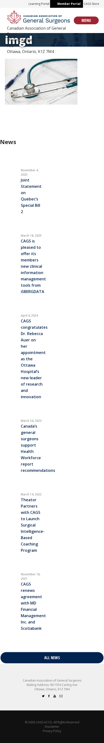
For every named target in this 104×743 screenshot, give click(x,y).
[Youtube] (54, 696)
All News (52, 657)
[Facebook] (49, 696)
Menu (86, 20)
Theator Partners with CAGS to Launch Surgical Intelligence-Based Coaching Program (33, 525)
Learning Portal (39, 4)
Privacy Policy (52, 731)
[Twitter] (43, 696)
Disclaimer (52, 727)
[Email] (61, 696)
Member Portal (69, 4)
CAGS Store (91, 4)
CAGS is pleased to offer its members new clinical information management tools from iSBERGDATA (33, 266)
